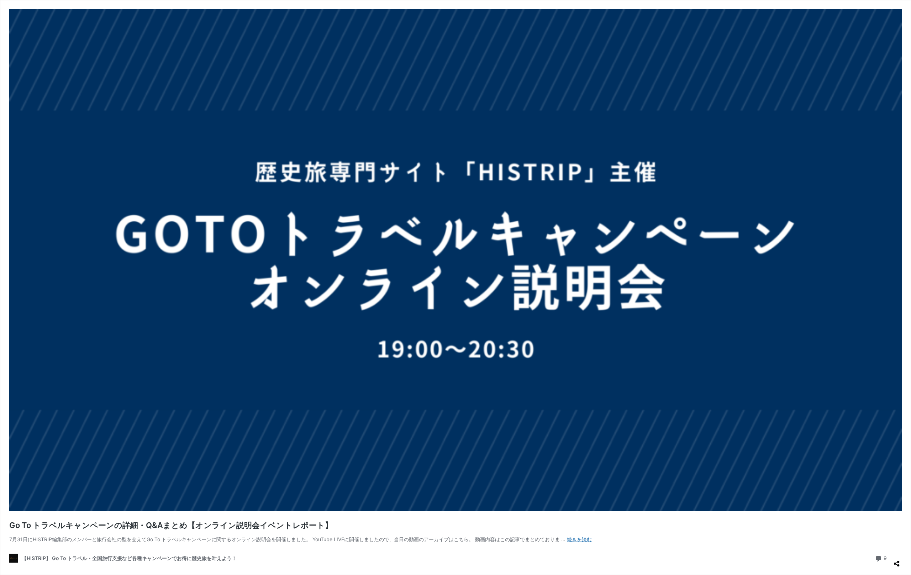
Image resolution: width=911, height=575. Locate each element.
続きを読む (579, 539)
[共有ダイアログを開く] (897, 561)
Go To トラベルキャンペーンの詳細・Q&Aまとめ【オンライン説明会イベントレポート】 (171, 525)
